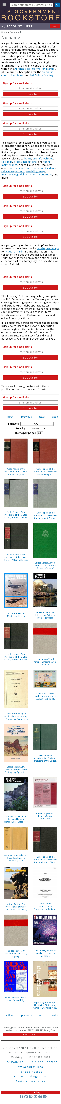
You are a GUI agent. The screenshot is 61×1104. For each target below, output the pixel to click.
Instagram (30, 1096)
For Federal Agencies (30, 1076)
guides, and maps (48, 248)
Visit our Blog (30, 1092)
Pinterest (40, 1096)
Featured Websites (30, 1081)
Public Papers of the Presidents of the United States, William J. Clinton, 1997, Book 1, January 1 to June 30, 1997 (15, 557)
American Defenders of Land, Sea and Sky (16, 999)
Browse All (15, 32)
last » (54, 416)
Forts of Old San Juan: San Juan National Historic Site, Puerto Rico (16, 819)
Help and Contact (43, 1062)
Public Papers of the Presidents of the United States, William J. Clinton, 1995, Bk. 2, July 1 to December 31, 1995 (45, 859)
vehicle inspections (13, 171)
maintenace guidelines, (15, 174)
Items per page (25, 433)
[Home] (30, 19)
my (11, 26)
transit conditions (41, 174)
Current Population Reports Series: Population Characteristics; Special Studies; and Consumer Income (45, 816)
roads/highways (35, 171)
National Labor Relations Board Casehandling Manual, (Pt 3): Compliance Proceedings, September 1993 (16, 858)
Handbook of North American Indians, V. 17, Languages (16, 953)
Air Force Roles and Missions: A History (16, 614)
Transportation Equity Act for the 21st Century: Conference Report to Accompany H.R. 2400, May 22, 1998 (15, 716)
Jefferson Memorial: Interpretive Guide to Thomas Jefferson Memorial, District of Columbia (45, 615)
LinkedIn (45, 1096)
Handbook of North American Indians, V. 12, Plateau (45, 662)
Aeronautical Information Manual (34, 68)
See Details (30, 1034)
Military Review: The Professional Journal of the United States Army (16, 907)
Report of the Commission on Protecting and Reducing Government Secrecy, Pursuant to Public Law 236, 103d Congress (45, 906)
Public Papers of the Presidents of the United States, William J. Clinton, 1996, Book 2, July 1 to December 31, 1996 (15, 657)
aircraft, (38, 158)
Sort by (21, 428)
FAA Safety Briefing (41, 75)
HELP (29, 26)
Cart (55, 26)
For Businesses (30, 1071)
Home (4, 32)
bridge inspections (25, 161)
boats (27, 158)
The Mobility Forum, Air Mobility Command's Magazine (45, 953)
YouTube (35, 1096)
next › (41, 416)
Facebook (21, 1096)
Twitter (26, 1096)
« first (9, 416)
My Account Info (30, 1067)
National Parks (15, 251)
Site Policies (13, 1062)
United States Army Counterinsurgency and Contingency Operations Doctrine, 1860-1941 (16, 769)
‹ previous (26, 416)
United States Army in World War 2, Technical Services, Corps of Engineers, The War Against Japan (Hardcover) (45, 565)
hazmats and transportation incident (32, 168)
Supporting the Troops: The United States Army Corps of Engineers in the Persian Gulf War (45, 1005)
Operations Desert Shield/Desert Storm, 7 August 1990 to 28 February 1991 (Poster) (45, 696)
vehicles (48, 158)
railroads (6, 161)
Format (13, 424)
